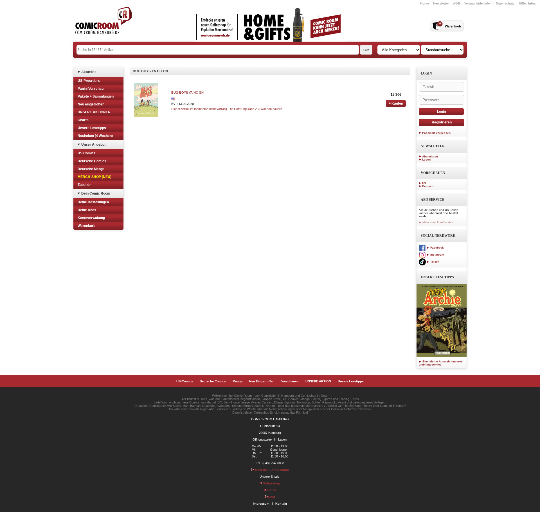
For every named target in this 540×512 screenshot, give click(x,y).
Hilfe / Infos (527, 3)
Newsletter (441, 3)
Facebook (436, 247)
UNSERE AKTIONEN (94, 112)
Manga (237, 381)
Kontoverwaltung (91, 218)
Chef (271, 497)
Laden (271, 490)
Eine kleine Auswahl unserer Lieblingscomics (440, 363)
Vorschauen (290, 381)
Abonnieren (430, 156)
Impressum (261, 503)
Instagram (436, 254)
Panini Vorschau (91, 89)
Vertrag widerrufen (478, 3)
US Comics (87, 153)
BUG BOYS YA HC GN (187, 92)
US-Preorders (89, 81)
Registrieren (442, 122)
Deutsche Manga (91, 169)
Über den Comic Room (271, 470)
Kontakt (281, 503)
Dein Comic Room (95, 193)
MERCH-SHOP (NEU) (94, 177)
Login (441, 112)
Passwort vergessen (436, 132)
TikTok (434, 261)
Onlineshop (271, 483)
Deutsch (427, 186)
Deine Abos (87, 210)
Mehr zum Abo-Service (437, 222)
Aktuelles (88, 72)
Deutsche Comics (92, 161)
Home (424, 3)
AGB (456, 3)
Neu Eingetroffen (261, 381)
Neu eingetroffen (91, 104)
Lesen (426, 159)
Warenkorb (86, 226)
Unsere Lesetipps (92, 128)
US (424, 183)
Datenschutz (505, 3)
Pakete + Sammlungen (96, 96)
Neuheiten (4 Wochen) (95, 136)
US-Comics (184, 381)
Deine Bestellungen (93, 202)
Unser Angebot (93, 144)
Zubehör (84, 185)
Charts (83, 120)
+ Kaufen (396, 103)
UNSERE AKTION (318, 381)
